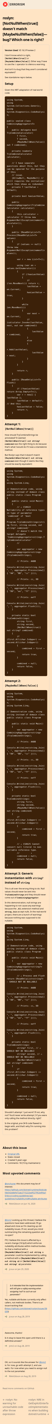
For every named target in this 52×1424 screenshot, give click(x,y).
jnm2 (11, 1346)
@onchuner (10, 1183)
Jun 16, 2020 (29, 1203)
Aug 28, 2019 (24, 1316)
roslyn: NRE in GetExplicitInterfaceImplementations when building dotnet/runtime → (38, 1407)
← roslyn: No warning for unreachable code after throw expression (13, 1407)
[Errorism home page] (15, 4)
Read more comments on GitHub (18, 1388)
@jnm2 (8, 1220)
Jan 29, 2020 (23, 1269)
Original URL (14, 1154)
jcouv (11, 1269)
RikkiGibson (14, 1203)
